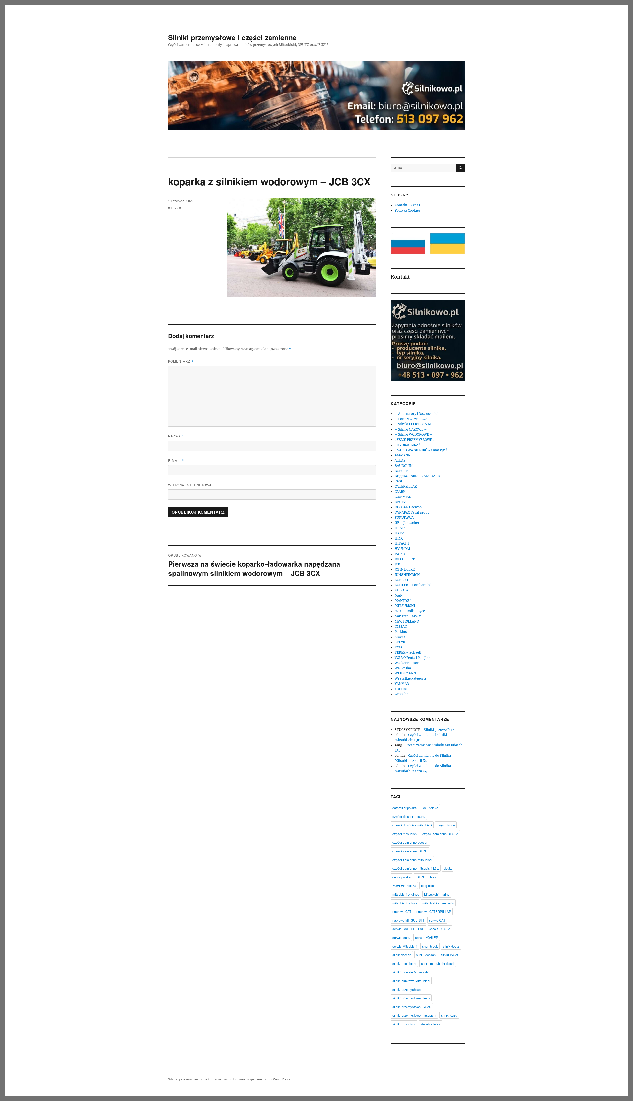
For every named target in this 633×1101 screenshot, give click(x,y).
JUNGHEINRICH (407, 575)
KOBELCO (402, 580)
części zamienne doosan (410, 842)
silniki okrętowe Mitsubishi (411, 980)
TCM (398, 647)
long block (428, 885)
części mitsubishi (404, 833)
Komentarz (181, 361)
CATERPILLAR (406, 486)
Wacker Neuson (407, 663)
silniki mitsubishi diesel (437, 963)
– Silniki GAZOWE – (411, 429)
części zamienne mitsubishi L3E (415, 868)
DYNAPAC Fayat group (412, 512)
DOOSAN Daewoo (408, 507)
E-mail (176, 460)
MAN (399, 595)
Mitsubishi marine (436, 894)
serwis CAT (437, 920)
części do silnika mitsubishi (412, 825)
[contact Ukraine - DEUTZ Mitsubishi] (447, 243)
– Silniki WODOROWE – (413, 434)
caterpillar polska (404, 807)
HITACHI (402, 543)
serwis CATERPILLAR (408, 929)
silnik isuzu (449, 1015)
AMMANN (402, 455)
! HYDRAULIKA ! (407, 445)
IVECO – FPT (405, 559)
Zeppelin (401, 694)
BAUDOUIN (403, 466)
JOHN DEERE (405, 569)
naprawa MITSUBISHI (408, 920)
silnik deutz (451, 946)
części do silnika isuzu (408, 816)
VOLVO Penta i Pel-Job (412, 658)
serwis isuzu (401, 937)
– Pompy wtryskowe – (412, 419)
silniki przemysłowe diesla (411, 998)
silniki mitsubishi (404, 963)
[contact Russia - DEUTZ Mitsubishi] (408, 243)
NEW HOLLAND (407, 621)
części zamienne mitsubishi (412, 859)
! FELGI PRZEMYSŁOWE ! (414, 440)
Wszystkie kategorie (410, 678)
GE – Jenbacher (407, 523)
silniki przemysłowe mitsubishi (414, 1015)
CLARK (400, 492)
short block (430, 946)
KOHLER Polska (404, 885)
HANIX (400, 528)
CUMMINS (403, 497)
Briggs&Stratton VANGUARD (417, 476)
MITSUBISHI (405, 606)
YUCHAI (401, 689)
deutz (448, 868)
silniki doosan (426, 954)
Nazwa (176, 436)
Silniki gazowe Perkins (441, 730)
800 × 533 (175, 207)
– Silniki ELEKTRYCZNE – (415, 424)
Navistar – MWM (408, 616)
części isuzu (446, 825)
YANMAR (402, 684)
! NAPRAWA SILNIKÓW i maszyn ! (421, 450)
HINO (399, 538)
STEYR (400, 642)
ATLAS (400, 460)
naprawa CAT (401, 911)
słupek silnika (430, 1024)
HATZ (399, 533)
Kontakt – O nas (407, 205)
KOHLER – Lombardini (413, 585)
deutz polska (401, 877)
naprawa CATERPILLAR (433, 911)
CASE (399, 481)
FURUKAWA (404, 518)
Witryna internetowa (190, 485)
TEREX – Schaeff (408, 652)
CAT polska (430, 807)
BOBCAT (401, 471)
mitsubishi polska (404, 903)
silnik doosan (401, 954)
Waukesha (403, 668)
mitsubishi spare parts (438, 903)
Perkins (401, 632)
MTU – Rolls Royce (410, 611)
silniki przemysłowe (406, 989)
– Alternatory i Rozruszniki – (418, 414)
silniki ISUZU (450, 954)
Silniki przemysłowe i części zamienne (232, 37)
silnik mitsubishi (403, 1024)
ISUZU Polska (426, 877)
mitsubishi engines (405, 894)
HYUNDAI (402, 549)
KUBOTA (401, 590)
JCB (397, 564)
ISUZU (400, 554)
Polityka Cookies (407, 210)
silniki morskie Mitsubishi (410, 972)
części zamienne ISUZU (409, 851)
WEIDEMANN (405, 673)
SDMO (400, 637)
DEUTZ (400, 502)
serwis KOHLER (426, 937)
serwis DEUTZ (439, 929)
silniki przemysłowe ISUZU (411, 1006)
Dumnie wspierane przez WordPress (261, 1079)
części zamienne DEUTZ (440, 833)
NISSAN (401, 627)
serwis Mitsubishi (404, 946)
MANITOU (403, 601)
